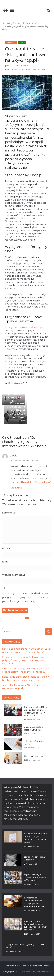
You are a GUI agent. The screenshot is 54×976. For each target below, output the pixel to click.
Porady (22, 42)
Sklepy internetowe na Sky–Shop (23, 327)
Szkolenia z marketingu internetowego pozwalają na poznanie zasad (35, 838)
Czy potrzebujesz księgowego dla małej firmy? (25, 946)
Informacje (27, 23)
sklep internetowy (29, 69)
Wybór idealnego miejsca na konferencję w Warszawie (35, 877)
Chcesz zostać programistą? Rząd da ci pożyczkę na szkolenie (15, 412)
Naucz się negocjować (35, 756)
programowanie (13, 69)
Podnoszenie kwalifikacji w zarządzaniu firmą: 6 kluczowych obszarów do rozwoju (35, 711)
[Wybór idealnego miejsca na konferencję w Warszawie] (13, 879)
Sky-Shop (41, 69)
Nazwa (6, 548)
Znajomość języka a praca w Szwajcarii (33, 728)
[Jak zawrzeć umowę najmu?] (13, 744)
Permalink (38, 461)
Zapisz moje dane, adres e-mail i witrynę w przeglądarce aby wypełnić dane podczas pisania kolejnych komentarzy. (25, 597)
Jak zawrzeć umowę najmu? (34, 742)
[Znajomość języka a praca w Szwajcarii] (13, 730)
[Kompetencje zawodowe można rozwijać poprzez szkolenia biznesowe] (13, 904)
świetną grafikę (13, 367)
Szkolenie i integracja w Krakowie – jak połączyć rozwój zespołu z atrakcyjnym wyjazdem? (23, 660)
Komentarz (9, 512)
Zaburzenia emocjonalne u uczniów (36, 858)
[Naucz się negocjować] (13, 758)
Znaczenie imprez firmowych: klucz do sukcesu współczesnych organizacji (35, 925)
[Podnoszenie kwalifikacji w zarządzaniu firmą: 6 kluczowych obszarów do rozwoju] (13, 713)
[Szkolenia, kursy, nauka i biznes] (5, 10)
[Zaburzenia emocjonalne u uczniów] (12, 860)
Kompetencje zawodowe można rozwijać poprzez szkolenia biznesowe (34, 902)
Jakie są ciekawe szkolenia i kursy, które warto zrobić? (27, 966)
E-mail (6, 561)
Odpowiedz (16, 488)
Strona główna (10, 23)
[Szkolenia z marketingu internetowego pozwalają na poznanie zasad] (13, 840)
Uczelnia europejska (12, 397)
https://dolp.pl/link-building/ (35, 482)
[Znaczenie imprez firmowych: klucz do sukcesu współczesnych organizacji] (13, 927)
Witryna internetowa (13, 575)
